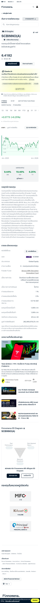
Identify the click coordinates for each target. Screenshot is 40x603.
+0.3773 (5, 117)
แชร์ (36, 32)
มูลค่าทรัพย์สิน (12, 128)
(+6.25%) (15, 117)
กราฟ (12, 101)
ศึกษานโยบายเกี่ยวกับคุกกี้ (12, 601)
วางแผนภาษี (29, 19)
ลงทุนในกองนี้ (12, 64)
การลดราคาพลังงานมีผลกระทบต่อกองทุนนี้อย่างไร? (17, 83)
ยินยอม (35, 600)
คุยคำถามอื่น (20, 89)
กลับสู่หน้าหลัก (7, 13)
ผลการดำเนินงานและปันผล (26, 101)
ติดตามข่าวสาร (27, 64)
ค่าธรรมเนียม (17, 105)
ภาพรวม (4, 101)
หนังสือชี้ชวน (32, 251)
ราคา (3, 128)
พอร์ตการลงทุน (6, 105)
